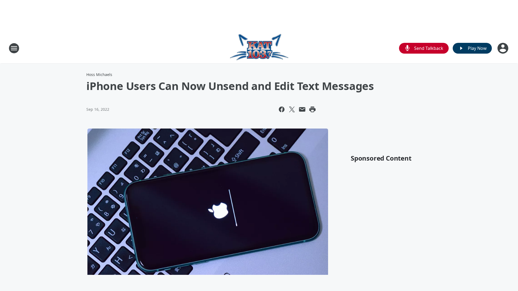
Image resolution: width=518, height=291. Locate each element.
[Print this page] (312, 109)
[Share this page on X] (292, 109)
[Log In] (503, 48)
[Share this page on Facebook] (281, 109)
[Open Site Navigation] (14, 48)
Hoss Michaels (99, 74)
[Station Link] (259, 48)
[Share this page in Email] (302, 109)
